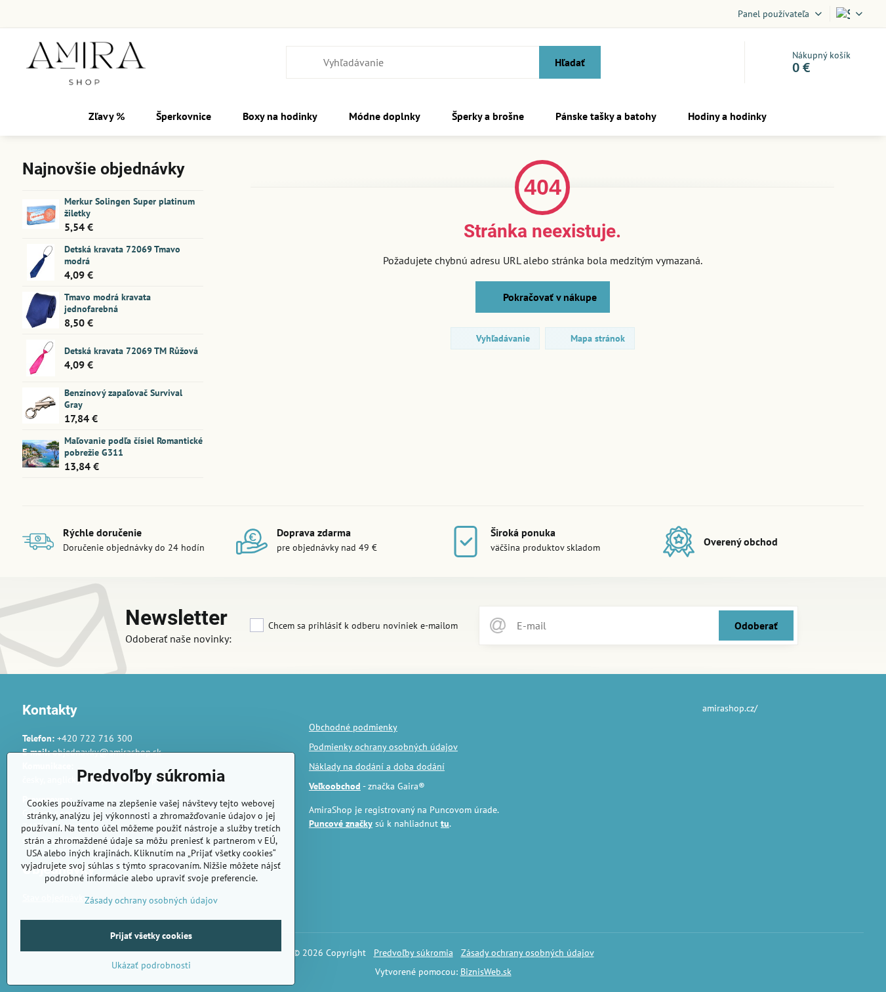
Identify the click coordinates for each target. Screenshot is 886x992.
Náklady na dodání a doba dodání (377, 766)
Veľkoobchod (335, 786)
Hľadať (570, 62)
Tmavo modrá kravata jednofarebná (107, 303)
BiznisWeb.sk (486, 972)
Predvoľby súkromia (413, 953)
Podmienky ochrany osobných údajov (383, 747)
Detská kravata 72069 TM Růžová (131, 351)
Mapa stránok (596, 338)
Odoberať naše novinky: (178, 638)
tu (445, 823)
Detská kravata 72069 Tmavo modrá (122, 255)
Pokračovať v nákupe (548, 297)
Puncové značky (341, 823)
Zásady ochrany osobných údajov (527, 953)
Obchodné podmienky (353, 727)
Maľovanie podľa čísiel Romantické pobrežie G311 (133, 446)
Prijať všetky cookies (151, 936)
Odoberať (756, 625)
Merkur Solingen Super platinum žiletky (129, 207)
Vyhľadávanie (501, 338)
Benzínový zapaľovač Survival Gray (123, 398)
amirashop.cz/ (729, 708)
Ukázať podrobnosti (151, 965)
